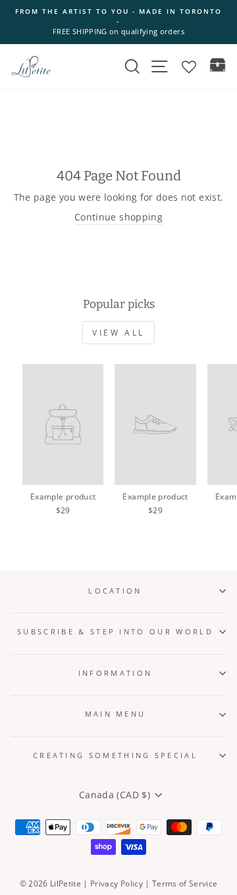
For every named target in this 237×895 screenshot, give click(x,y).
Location (115, 591)
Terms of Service (185, 883)
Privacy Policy (116, 883)
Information (115, 673)
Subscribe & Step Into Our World (115, 631)
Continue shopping (118, 217)
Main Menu (115, 714)
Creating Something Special (115, 755)
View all (118, 332)
